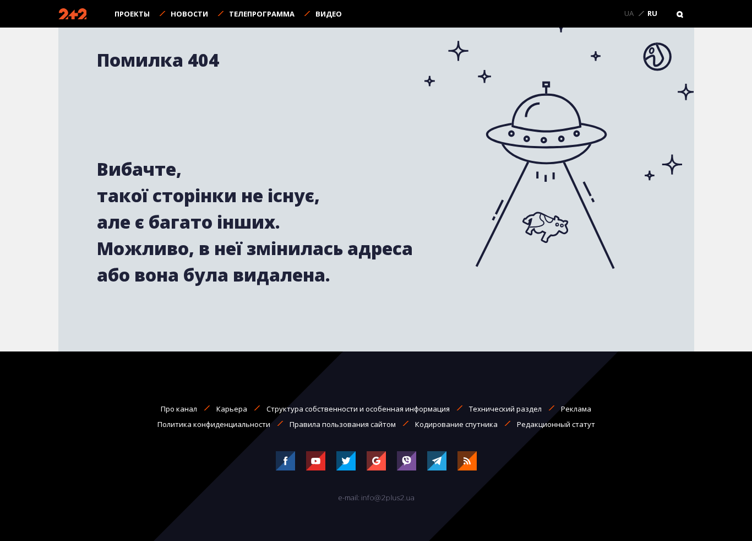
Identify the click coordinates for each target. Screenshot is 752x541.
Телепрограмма (262, 14)
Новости (189, 14)
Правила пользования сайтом (343, 424)
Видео (328, 14)
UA (629, 13)
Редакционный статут (556, 424)
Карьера (231, 409)
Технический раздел (505, 409)
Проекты (132, 14)
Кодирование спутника (456, 424)
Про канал (179, 409)
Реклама (576, 409)
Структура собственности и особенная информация (358, 409)
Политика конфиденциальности (213, 424)
